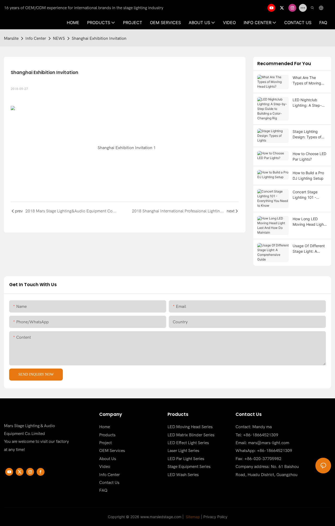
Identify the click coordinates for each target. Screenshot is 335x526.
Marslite (11, 38)
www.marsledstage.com (160, 516)
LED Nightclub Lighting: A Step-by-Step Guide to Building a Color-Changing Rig (307, 103)
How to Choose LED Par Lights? (309, 156)
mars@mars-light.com (268, 442)
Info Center (35, 38)
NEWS (59, 38)
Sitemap (192, 516)
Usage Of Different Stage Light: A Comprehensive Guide (309, 249)
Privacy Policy (215, 516)
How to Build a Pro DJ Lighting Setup (308, 175)
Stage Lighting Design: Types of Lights (307, 134)
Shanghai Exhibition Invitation (99, 38)
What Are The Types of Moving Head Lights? (307, 80)
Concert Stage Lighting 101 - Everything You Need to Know (305, 195)
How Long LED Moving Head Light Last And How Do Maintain (309, 222)
